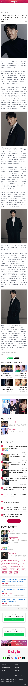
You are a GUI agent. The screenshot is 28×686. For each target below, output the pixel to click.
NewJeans (23, 569)
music (3, 670)
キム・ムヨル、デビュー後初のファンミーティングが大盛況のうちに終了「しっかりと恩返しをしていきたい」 (14, 508)
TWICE (10, 572)
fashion (17, 667)
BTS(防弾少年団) (12, 566)
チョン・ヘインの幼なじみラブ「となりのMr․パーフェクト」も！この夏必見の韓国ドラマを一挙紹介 (21, 388)
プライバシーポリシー (10, 681)
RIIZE (18, 569)
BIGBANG (16, 572)
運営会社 (2, 679)
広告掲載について (9, 679)
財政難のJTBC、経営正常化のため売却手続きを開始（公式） (18, 447)
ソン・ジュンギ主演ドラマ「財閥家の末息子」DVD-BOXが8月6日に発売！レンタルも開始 (7, 388)
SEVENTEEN (12, 569)
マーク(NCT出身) (20, 566)
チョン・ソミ (23, 560)
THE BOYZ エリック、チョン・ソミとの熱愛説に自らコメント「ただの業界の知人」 (14, 495)
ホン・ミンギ (4, 572)
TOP (2, 12)
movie (16, 665)
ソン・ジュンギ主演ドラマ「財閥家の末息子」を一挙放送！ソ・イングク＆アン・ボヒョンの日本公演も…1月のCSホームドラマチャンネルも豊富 (21, 374)
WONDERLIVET (4, 569)
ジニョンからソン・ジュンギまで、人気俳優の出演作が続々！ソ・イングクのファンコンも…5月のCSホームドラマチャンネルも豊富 (7, 374)
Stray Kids (4, 563)
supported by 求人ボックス (22, 608)
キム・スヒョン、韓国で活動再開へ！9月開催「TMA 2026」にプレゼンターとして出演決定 (18, 471)
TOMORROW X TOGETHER (13, 563)
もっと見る (14, 521)
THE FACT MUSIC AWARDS (13, 560)
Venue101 (22, 563)
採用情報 (2, 681)
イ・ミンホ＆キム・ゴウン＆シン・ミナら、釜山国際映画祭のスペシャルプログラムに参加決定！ (17, 463)
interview (18, 673)
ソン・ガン (4, 566)
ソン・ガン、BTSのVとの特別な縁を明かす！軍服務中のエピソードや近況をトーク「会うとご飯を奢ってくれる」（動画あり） (14, 488)
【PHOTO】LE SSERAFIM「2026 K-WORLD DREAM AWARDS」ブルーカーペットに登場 (14, 501)
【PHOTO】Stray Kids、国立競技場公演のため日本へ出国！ (18, 479)
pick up (4, 665)
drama (4, 673)
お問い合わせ (15, 679)
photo (17, 670)
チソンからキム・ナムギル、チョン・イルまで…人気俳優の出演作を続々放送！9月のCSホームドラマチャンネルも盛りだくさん (18, 455)
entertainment (6, 667)
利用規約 (21, 679)
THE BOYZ (4, 560)
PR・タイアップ (18, 675)
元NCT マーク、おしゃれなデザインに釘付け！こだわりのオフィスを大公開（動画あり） (14, 515)
